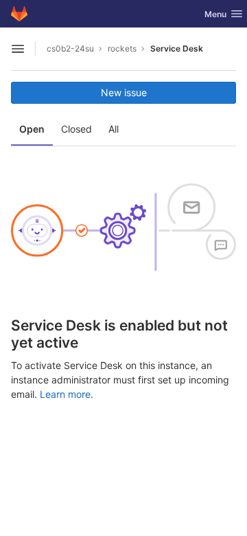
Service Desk (176, 48)
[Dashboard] (19, 13)
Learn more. (66, 394)
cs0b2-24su (70, 48)
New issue (124, 92)
